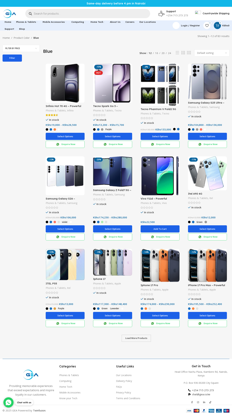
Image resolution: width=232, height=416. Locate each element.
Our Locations (124, 375)
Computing (65, 381)
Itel (211, 198)
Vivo (164, 203)
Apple (117, 283)
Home (6, 37)
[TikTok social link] (210, 402)
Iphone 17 (99, 279)
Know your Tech (68, 398)
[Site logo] (10, 13)
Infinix (70, 110)
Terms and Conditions (128, 398)
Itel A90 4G (195, 193)
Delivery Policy (124, 381)
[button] (160, 228)
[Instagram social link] (198, 402)
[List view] (177, 52)
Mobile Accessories (70, 392)
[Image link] (30, 374)
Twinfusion (39, 410)
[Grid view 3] (183, 52)
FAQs (119, 386)
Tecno (118, 110)
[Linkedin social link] (204, 402)
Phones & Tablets (56, 110)
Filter (12, 57)
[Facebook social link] (191, 402)
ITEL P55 (51, 283)
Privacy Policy (123, 392)
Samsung (214, 107)
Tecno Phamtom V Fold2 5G (158, 109)
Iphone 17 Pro (149, 285)
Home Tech (65, 386)
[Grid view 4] (189, 52)
